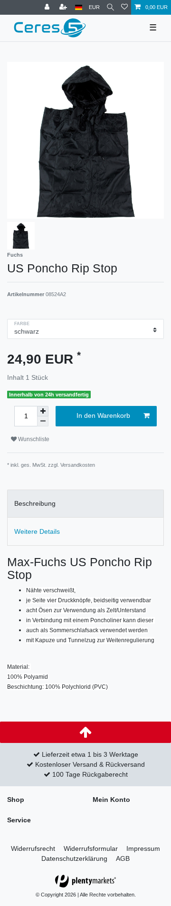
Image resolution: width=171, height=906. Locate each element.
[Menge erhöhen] (42, 411)
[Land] (79, 7)
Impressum (143, 848)
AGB (123, 858)
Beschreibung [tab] (35, 503)
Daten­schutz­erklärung (74, 858)
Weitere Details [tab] (37, 531)
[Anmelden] (48, 7)
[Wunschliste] (124, 7)
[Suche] (110, 7)
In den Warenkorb (103, 415)
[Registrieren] (64, 7)
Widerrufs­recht (33, 848)
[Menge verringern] (42, 421)
